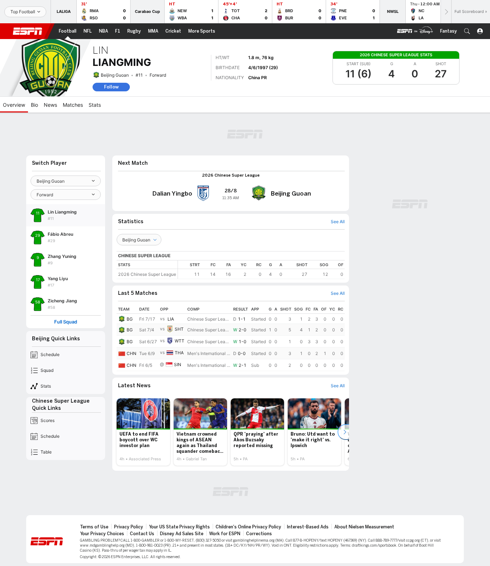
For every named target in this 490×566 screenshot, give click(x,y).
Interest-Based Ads (308, 526)
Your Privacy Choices (102, 533)
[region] (261, 269)
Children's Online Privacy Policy (248, 526)
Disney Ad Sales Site (181, 533)
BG (130, 319)
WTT (179, 341)
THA (179, 352)
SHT (179, 329)
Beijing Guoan (115, 75)
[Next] (445, 11)
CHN (131, 353)
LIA (171, 319)
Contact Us (142, 533)
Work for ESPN (224, 533)
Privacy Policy (128, 526)
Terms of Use (94, 526)
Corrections (259, 533)
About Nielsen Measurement (364, 526)
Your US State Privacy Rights (179, 526)
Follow (111, 87)
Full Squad (65, 322)
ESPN (27, 31)
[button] (467, 31)
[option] (143, 432)
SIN (177, 364)
